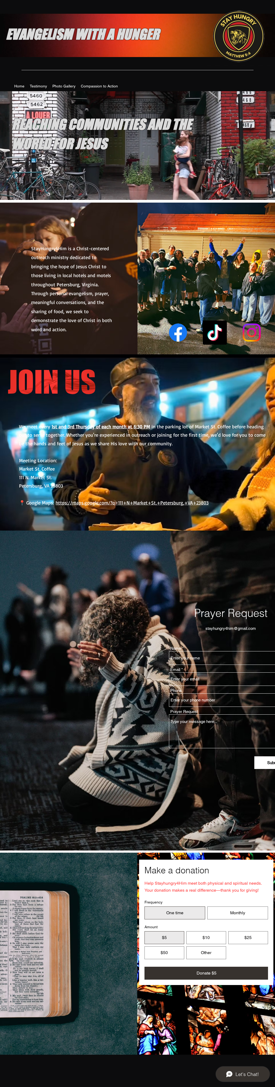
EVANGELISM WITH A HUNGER (82, 34)
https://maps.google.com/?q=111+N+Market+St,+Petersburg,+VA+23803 (132, 503)
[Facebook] (178, 332)
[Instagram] (252, 332)
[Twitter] (215, 332)
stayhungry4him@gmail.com (230, 628)
